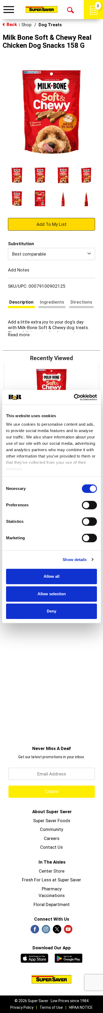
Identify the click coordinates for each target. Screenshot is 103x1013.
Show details (75, 559)
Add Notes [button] (18, 270)
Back (11, 24)
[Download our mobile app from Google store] (68, 957)
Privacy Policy (22, 1007)
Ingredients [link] (52, 302)
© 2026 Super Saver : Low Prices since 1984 (51, 1001)
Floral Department (52, 904)
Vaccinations (52, 895)
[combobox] (51, 254)
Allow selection (52, 594)
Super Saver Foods (51, 820)
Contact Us (51, 847)
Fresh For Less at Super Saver (51, 879)
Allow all (51, 576)
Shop (26, 24)
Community (51, 829)
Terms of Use (51, 1007)
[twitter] (57, 930)
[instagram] (46, 930)
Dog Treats (50, 24)
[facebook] (35, 930)
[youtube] (68, 930)
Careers (51, 838)
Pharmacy (52, 888)
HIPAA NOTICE (81, 1007)
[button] (17, 175)
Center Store (51, 871)
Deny (51, 611)
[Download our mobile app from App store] (34, 957)
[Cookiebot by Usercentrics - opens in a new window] (74, 397)
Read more (19, 334)
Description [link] (21, 302)
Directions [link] (81, 302)
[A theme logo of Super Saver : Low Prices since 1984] (41, 9)
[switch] (89, 505)
